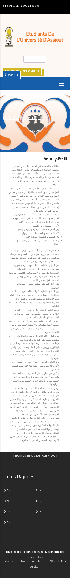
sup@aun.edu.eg (30, 6)
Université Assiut (35, 557)
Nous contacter (31, 561)
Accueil (35, 130)
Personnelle (31, 71)
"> (8, 490)
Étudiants (11, 74)
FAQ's (51, 561)
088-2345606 (10, 6)
